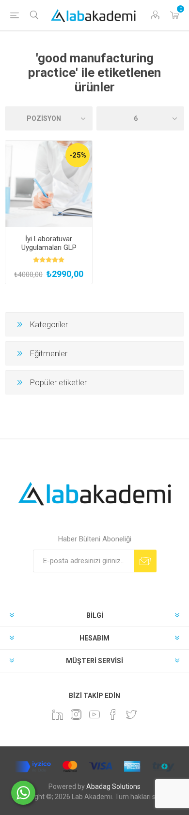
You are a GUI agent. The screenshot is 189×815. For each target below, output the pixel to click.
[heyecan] (131, 714)
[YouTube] (94, 714)
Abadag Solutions (113, 786)
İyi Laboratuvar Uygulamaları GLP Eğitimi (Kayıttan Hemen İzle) (49, 251)
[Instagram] (76, 714)
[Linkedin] (57, 714)
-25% (77, 155)
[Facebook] (113, 714)
